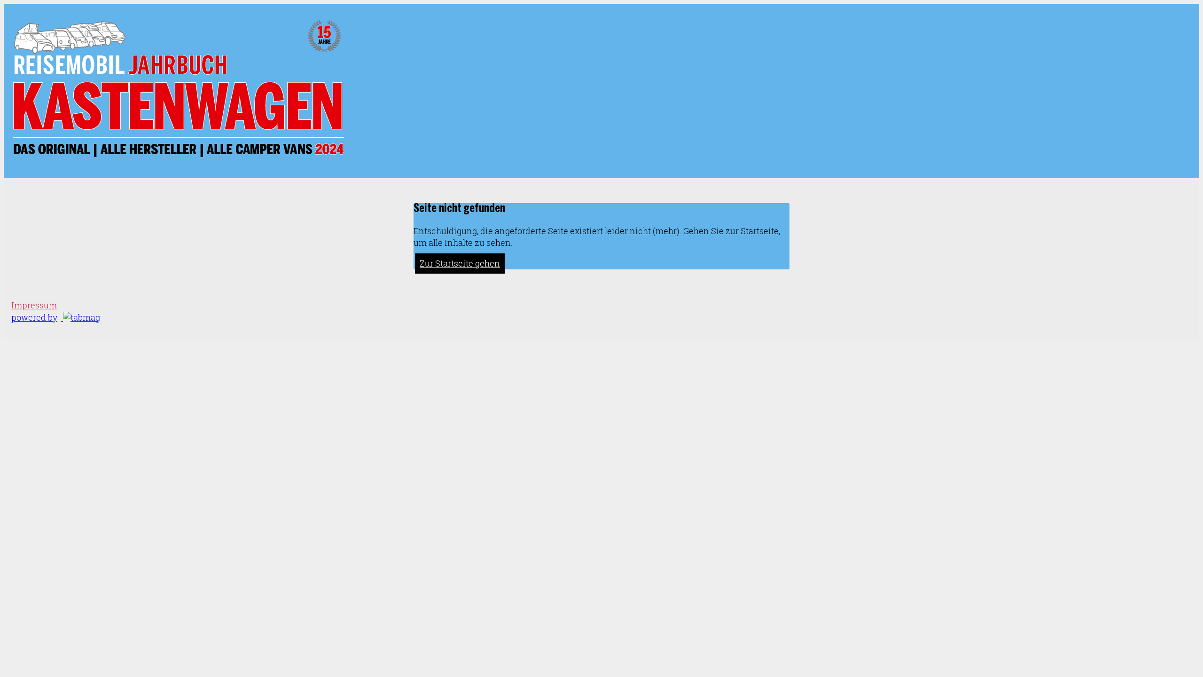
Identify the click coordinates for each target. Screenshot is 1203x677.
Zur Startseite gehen (460, 263)
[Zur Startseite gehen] (177, 157)
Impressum (34, 305)
